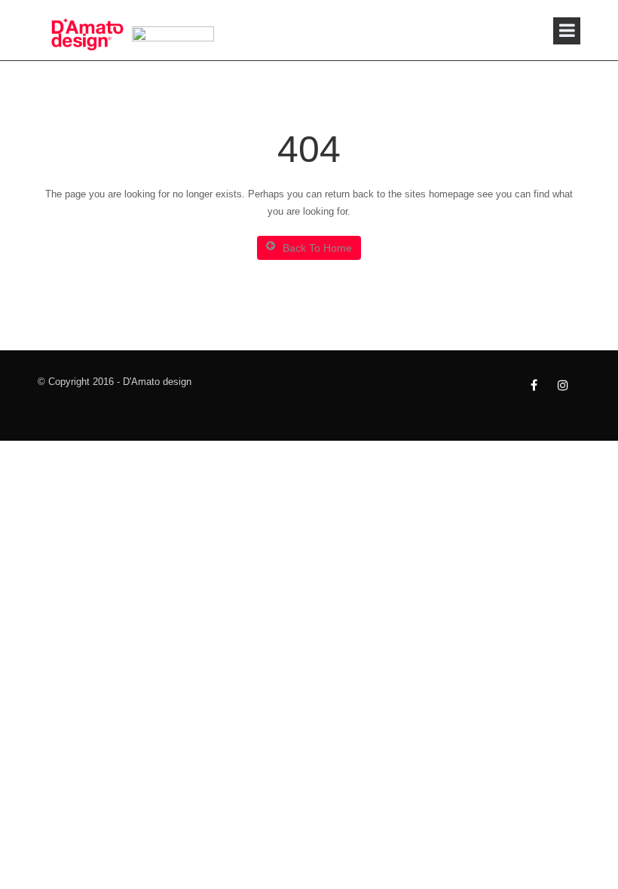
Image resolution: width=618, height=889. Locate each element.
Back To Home (317, 248)
